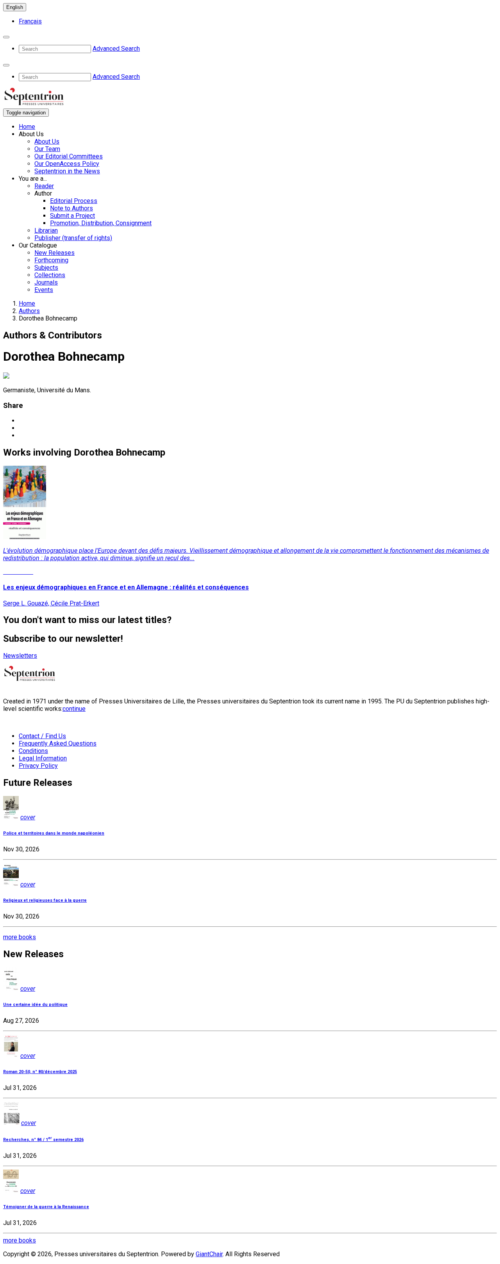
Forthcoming (51, 260)
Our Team (47, 149)
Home (27, 126)
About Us (46, 141)
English (14, 7)
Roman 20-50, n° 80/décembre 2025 (40, 1071)
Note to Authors (71, 208)
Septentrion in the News (67, 171)
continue (74, 708)
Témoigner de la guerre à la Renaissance (46, 1206)
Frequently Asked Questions (57, 743)
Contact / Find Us (42, 736)
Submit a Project (72, 215)
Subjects (46, 267)
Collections (49, 275)
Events (43, 290)
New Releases (54, 252)
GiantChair (209, 1254)
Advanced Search (116, 48)
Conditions (33, 751)
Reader (44, 186)
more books (19, 937)
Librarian (46, 230)
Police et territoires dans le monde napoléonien (53, 833)
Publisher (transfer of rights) (73, 238)
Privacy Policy (38, 765)
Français (30, 21)
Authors (29, 311)
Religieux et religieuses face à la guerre (45, 900)
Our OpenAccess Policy (66, 163)
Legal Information (43, 758)
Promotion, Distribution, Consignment (101, 223)
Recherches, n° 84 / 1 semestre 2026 (43, 1139)
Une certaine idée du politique (35, 1004)
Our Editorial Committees (68, 156)
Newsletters (20, 655)
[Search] (6, 37)
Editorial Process (73, 201)
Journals (46, 282)
